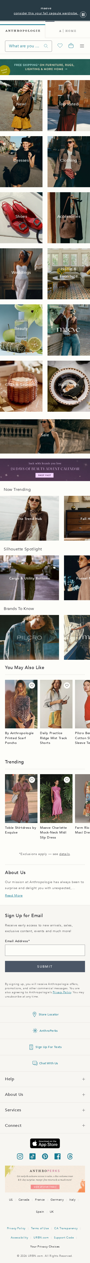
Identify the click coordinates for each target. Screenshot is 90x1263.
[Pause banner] (83, 15)
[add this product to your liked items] (32, 685)
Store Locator (49, 1014)
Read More (13, 896)
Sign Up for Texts (49, 1047)
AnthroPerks (49, 1030)
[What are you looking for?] (46, 46)
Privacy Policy (62, 992)
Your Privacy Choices (45, 1246)
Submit (44, 967)
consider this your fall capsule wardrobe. (46, 13)
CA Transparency (66, 1228)
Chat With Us (48, 1063)
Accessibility (19, 1237)
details (64, 854)
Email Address (16, 941)
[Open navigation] (82, 46)
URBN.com (41, 1237)
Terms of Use (40, 1228)
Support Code (64, 1237)
